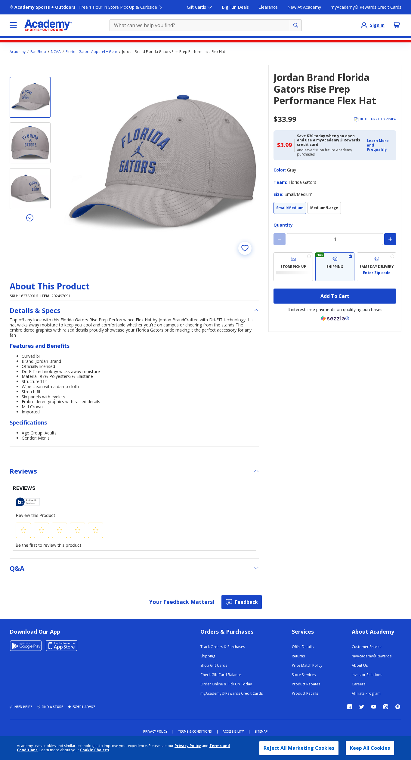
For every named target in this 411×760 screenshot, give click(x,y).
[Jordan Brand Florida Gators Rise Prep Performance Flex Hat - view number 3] (30, 188)
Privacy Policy (188, 745)
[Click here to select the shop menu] (13, 25)
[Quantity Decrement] (279, 239)
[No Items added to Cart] (396, 25)
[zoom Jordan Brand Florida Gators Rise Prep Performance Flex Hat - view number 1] (160, 163)
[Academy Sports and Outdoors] (48, 25)
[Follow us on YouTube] (373, 706)
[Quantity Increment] (390, 239)
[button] (380, 145)
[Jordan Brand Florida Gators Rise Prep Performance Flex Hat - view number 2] (30, 143)
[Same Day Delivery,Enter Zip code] (376, 267)
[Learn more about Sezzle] (335, 318)
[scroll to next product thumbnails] (30, 217)
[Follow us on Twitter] (361, 706)
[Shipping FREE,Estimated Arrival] (335, 267)
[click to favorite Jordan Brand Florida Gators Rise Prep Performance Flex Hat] (245, 248)
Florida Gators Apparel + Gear (91, 52)
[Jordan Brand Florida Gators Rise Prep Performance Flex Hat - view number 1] (30, 97)
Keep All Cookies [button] (370, 748)
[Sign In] (364, 25)
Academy (18, 52)
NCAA (56, 52)
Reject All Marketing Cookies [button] (299, 748)
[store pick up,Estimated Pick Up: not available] (293, 267)
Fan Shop (38, 52)
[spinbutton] (335, 239)
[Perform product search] (296, 25)
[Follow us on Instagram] (385, 706)
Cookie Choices (94, 750)
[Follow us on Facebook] (349, 706)
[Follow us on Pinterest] (397, 706)
